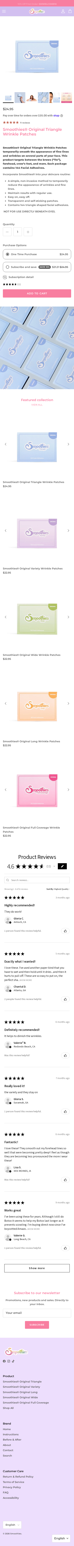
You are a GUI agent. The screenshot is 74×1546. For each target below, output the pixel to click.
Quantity (9, 224)
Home (7, 1429)
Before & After (12, 1439)
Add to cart (37, 293)
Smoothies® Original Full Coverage (26, 1402)
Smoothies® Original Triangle (22, 1381)
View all (37, 405)
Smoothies (15, 1533)
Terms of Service (13, 1482)
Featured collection (37, 400)
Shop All (8, 1408)
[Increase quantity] (28, 231)
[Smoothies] (37, 11)
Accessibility (11, 1497)
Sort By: (50, 889)
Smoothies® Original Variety (21, 1386)
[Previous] (5, 444)
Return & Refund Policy (18, 1476)
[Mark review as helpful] (65, 931)
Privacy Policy (12, 1487)
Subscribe (37, 1324)
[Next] (68, 444)
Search (7, 1455)
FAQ (5, 1492)
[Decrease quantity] (7, 231)
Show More (26, 980)
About (7, 1445)
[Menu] (4, 11)
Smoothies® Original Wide (20, 1397)
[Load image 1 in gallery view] (37, 53)
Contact (8, 1450)
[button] (54, 866)
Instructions (10, 1434)
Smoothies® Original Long (20, 1392)
